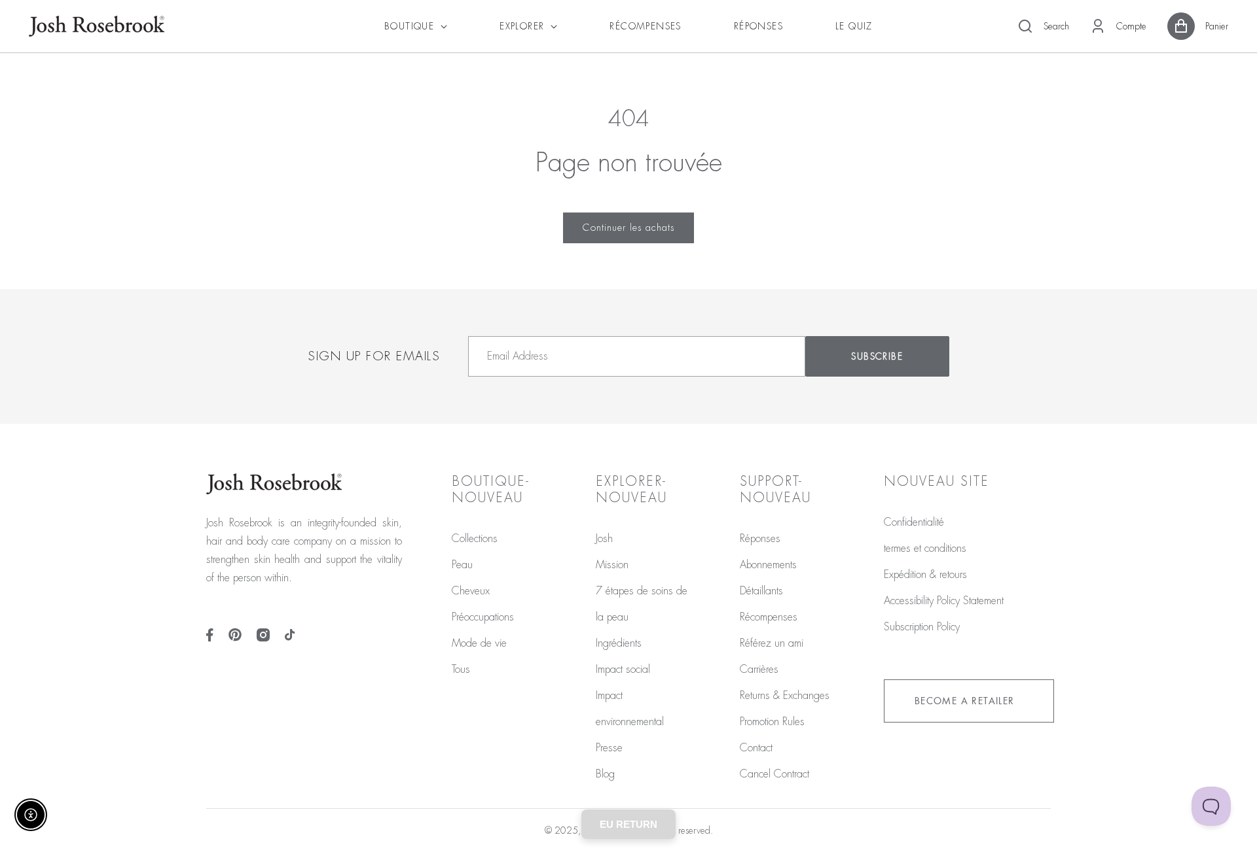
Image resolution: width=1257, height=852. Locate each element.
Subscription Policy (922, 627)
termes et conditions (925, 548)
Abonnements (768, 565)
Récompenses (768, 617)
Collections (475, 539)
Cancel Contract (774, 774)
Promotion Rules (772, 722)
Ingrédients (619, 643)
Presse (609, 748)
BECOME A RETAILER (965, 701)
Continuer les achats (628, 228)
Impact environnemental (630, 708)
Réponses (760, 539)
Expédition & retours (925, 575)
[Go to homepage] (96, 26)
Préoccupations (483, 617)
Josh (604, 539)
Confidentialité (914, 522)
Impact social (623, 669)
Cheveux (471, 591)
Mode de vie (479, 643)
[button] (1043, 26)
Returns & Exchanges (784, 695)
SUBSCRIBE (877, 356)
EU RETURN (628, 824)
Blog (605, 774)
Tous (461, 669)
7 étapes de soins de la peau (641, 604)
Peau (462, 565)
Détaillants (761, 591)
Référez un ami (771, 643)
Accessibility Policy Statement (944, 601)
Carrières (759, 669)
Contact (756, 748)
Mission (612, 565)
